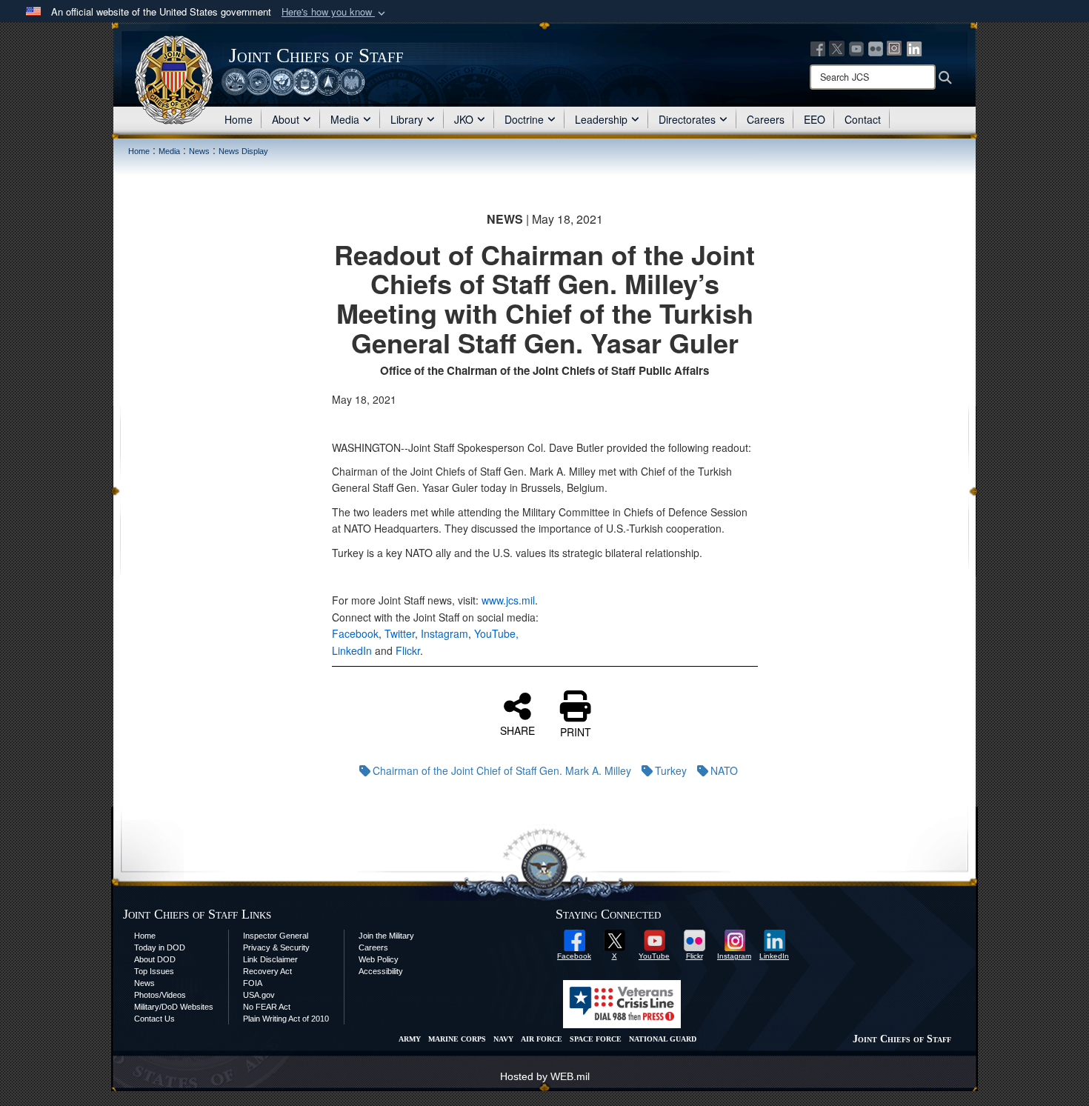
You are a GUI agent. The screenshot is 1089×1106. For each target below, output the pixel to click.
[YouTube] (856, 47)
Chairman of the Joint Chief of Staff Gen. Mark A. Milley (502, 770)
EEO (814, 119)
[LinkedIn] (914, 47)
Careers (766, 119)
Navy (503, 1039)
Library (406, 119)
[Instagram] (895, 47)
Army (410, 1039)
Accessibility (381, 971)
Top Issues (154, 971)
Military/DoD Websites (173, 1006)
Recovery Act (267, 971)
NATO (724, 770)
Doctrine (524, 119)
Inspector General (275, 935)
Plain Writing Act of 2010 (286, 1018)
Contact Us (154, 1018)
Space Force (596, 1039)
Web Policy (379, 959)
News (144, 983)
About (285, 119)
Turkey (671, 770)
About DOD (155, 959)
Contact (863, 119)
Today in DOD (159, 947)
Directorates (687, 119)
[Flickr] (875, 47)
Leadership (601, 119)
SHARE (517, 729)
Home (238, 119)
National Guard (662, 1039)
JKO (463, 119)
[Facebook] (818, 47)
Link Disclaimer (270, 959)
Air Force (541, 1039)
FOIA (252, 983)
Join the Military (386, 935)
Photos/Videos (160, 994)
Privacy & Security (276, 947)
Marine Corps (457, 1039)
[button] (335, 12)
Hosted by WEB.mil (545, 1076)
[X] (837, 47)
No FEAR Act (266, 1006)
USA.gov (259, 994)
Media (344, 119)
